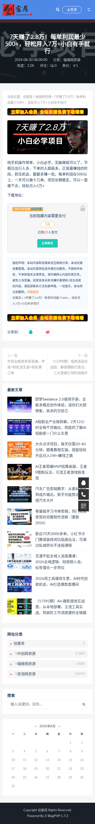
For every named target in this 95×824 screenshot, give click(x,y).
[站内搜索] (58, 10)
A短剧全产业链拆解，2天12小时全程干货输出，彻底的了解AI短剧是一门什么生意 (60, 427)
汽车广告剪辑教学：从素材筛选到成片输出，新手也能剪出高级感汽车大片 (60, 494)
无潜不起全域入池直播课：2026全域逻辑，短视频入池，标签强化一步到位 (59, 562)
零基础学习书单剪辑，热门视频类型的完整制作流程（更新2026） (60, 517)
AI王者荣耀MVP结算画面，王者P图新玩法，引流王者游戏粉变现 (61, 472)
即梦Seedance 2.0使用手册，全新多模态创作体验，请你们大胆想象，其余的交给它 (60, 405)
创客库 (28, 96)
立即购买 (47, 243)
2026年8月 (47, 726)
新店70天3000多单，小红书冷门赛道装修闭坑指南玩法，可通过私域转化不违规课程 (60, 539)
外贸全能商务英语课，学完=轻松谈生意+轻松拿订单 (26, 367)
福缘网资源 (71, 60)
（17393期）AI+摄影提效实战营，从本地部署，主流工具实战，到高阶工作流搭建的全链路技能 (60, 607)
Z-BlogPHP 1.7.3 (56, 816)
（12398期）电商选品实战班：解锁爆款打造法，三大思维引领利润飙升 (69, 367)
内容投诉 (33, 292)
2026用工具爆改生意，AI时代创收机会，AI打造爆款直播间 (61, 581)
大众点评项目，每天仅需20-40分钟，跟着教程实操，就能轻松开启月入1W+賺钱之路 (60, 450)
